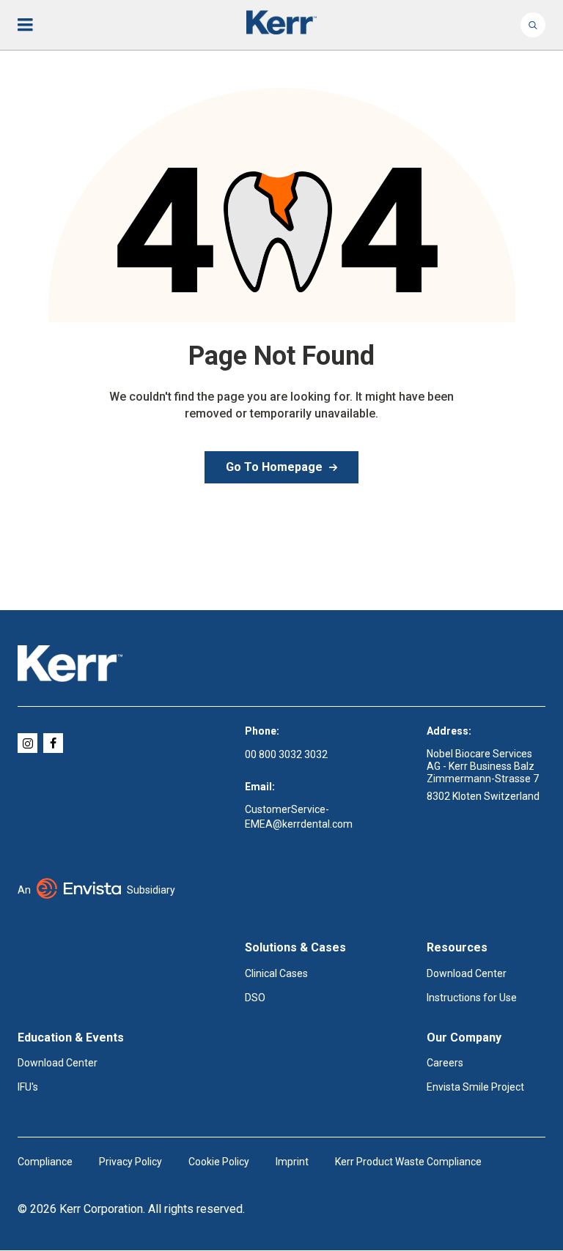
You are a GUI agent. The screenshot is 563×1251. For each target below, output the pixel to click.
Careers (445, 1063)
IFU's (28, 1087)
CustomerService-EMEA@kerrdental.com (299, 816)
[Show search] (532, 24)
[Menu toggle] (35, 24)
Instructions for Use (472, 997)
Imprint (292, 1162)
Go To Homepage (274, 467)
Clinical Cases (276, 973)
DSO (255, 997)
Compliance (45, 1162)
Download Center (467, 973)
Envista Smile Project (475, 1087)
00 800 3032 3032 (286, 754)
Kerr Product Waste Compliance (408, 1162)
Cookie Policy (218, 1162)
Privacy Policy (130, 1162)
